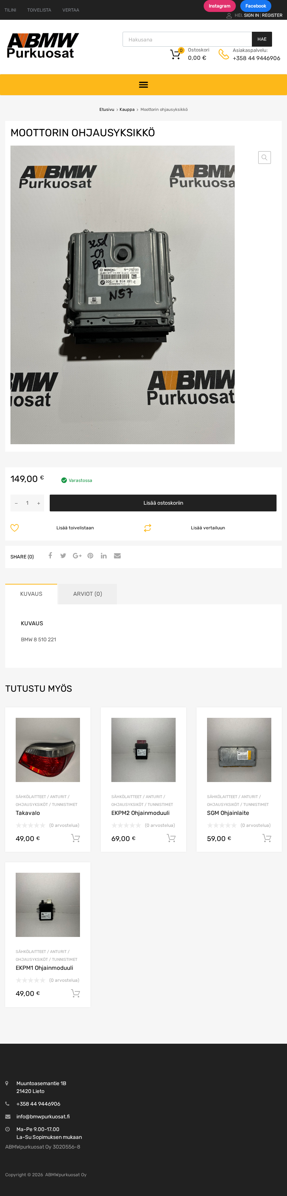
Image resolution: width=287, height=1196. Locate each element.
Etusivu (106, 109)
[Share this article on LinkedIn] (103, 556)
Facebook (256, 6)
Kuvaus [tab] (31, 594)
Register (272, 15)
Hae (261, 39)
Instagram (220, 6)
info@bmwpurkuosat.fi (43, 1117)
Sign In (251, 15)
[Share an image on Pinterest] (89, 556)
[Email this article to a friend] (116, 556)
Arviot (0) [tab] (87, 594)
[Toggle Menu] (143, 84)
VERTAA (70, 10)
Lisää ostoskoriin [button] (75, 838)
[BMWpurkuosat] (43, 57)
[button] (264, 157)
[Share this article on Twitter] (62, 556)
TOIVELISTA (39, 10)
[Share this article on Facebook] (49, 556)
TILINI (10, 10)
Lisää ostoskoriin (163, 503)
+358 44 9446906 (251, 58)
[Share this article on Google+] (76, 556)
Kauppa (127, 109)
